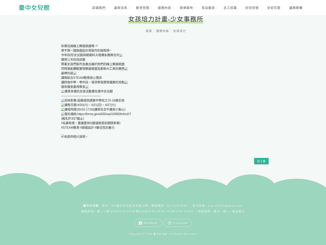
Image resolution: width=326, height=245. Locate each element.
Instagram (180, 222)
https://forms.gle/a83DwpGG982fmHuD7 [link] (104, 114)
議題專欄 (296, 7)
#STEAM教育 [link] (70, 127)
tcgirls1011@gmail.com (225, 205)
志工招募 (230, 7)
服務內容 (162, 30)
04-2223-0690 (177, 205)
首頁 (149, 30)
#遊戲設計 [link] (87, 127)
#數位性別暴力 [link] (105, 127)
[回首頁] (34, 7)
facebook (151, 222)
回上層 (261, 161)
